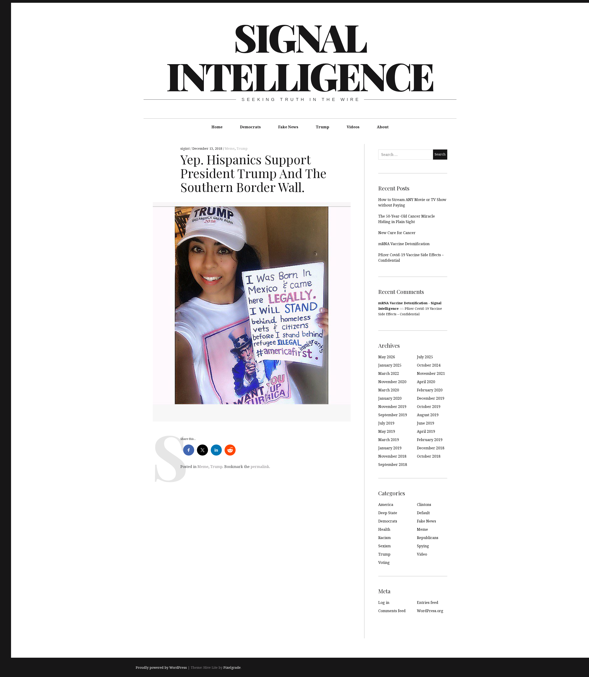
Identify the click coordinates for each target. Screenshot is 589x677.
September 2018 (392, 464)
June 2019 (425, 423)
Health (384, 529)
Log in (383, 602)
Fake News (288, 126)
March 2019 (388, 439)
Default (423, 512)
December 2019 (430, 398)
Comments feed (392, 610)
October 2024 (428, 365)
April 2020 (426, 381)
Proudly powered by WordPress (161, 667)
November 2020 (392, 381)
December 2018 (430, 447)
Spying (423, 545)
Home (216, 126)
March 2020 (388, 390)
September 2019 (392, 414)
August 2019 (428, 414)
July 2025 (425, 356)
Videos (353, 126)
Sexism (384, 545)
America (385, 504)
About (383, 126)
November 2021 (431, 373)
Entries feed (427, 602)
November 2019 (392, 406)
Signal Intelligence (299, 56)
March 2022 (388, 373)
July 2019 (386, 423)
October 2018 (428, 456)
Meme (230, 148)
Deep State (387, 512)
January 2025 (389, 365)
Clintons (424, 504)
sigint (185, 148)
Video (422, 554)
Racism (384, 537)
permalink (260, 466)
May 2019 (386, 431)
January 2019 (389, 447)
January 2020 (389, 398)
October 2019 (428, 406)
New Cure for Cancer (397, 232)
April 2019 (426, 431)
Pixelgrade (232, 667)
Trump (322, 126)
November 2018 (392, 456)
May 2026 (386, 356)
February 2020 (429, 390)
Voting (384, 562)
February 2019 (429, 439)
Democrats (250, 126)
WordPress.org (430, 610)
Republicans (427, 537)
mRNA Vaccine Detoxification (404, 243)
